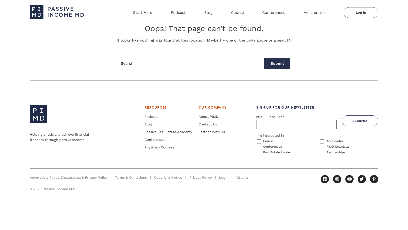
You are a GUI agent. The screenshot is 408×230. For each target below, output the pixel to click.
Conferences (273, 12)
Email (271, 117)
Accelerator (314, 12)
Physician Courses (159, 147)
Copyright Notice (168, 177)
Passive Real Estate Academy (168, 132)
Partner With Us (211, 132)
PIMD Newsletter (338, 146)
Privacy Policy (200, 177)
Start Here (142, 12)
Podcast (178, 12)
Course (237, 12)
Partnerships (336, 152)
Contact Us (207, 124)
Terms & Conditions (131, 177)
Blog (208, 12)
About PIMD (208, 117)
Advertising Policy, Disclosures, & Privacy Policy (69, 177)
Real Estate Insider (277, 152)
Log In (361, 12)
